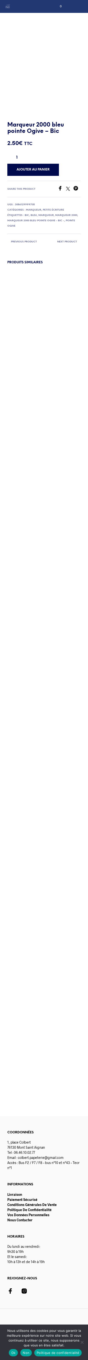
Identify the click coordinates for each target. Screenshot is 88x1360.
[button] (57, 6)
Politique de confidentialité (58, 1353)
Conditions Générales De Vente (32, 1205)
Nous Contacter (20, 1220)
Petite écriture (53, 210)
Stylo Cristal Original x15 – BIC (58, 627)
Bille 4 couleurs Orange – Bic (56, 1048)
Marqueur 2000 (66, 215)
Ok (13, 1353)
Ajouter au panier (33, 655)
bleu (34, 215)
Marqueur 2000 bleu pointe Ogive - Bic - (35, 220)
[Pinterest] (77, 189)
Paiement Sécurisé (22, 1199)
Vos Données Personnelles (28, 1215)
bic (27, 215)
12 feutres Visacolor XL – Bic (20, 627)
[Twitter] (69, 189)
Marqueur (33, 210)
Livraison (14, 1194)
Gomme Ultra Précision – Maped (20, 1048)
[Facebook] (62, 189)
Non (26, 1353)
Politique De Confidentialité (29, 1210)
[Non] (81, 1342)
